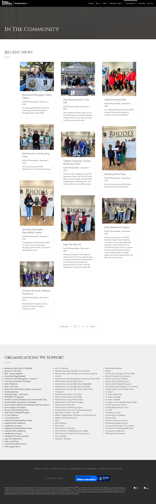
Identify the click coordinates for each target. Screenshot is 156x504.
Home (91, 3)
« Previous (64, 326)
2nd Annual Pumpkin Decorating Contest (32, 231)
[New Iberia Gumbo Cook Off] (78, 79)
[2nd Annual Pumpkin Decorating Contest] (37, 203)
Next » (93, 326)
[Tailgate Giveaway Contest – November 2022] (78, 144)
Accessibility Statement (83, 469)
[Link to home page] (15, 3)
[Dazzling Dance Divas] (119, 148)
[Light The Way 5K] (78, 218)
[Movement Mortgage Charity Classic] (37, 76)
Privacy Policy (59, 469)
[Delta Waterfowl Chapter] (119, 210)
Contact (142, 3)
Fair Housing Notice (110, 469)
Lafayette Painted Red (115, 99)
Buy (99, 4)
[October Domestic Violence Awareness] (37, 274)
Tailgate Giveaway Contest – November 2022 (77, 162)
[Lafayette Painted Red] (119, 79)
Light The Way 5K (72, 244)
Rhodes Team (117, 4)
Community (131, 4)
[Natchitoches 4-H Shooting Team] (37, 137)
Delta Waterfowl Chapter (117, 227)
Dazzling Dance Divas (115, 174)
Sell (105, 4)
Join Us (150, 3)
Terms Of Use (41, 469)
